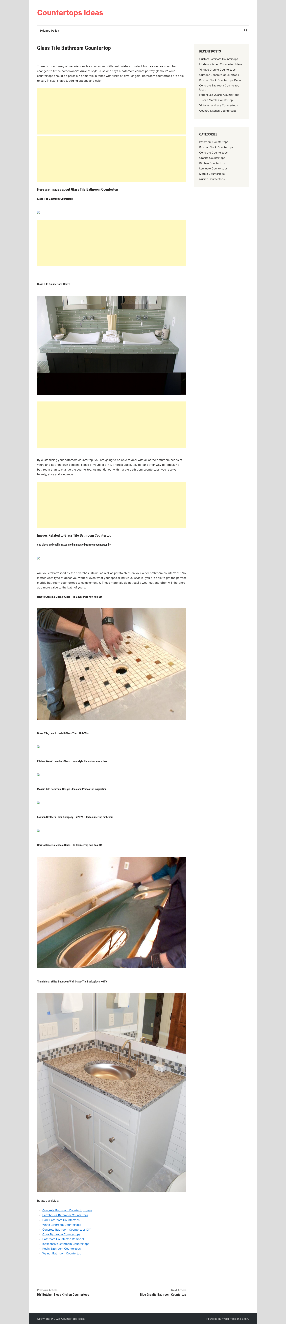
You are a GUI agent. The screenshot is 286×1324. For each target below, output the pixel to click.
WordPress (229, 1318)
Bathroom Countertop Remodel (63, 1239)
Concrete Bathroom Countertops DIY (66, 1229)
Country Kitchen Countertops (217, 110)
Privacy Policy (49, 30)
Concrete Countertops (213, 152)
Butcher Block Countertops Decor (220, 80)
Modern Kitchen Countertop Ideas (220, 64)
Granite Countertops (212, 157)
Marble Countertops (212, 173)
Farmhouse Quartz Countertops (219, 94)
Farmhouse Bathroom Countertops (65, 1215)
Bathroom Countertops (213, 142)
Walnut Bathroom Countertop (61, 1253)
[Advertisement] (111, 111)
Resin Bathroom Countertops (61, 1248)
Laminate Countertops (213, 168)
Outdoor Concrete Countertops (219, 75)
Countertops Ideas (70, 12)
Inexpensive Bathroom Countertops (65, 1243)
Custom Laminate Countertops (218, 59)
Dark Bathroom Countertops (61, 1220)
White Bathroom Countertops (61, 1224)
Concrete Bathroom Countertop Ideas (67, 1210)
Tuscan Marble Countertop (216, 100)
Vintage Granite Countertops (217, 69)
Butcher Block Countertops (216, 147)
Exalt (245, 1318)
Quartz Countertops (212, 179)
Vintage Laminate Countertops (218, 105)
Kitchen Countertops (212, 163)
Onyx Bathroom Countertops (61, 1234)
